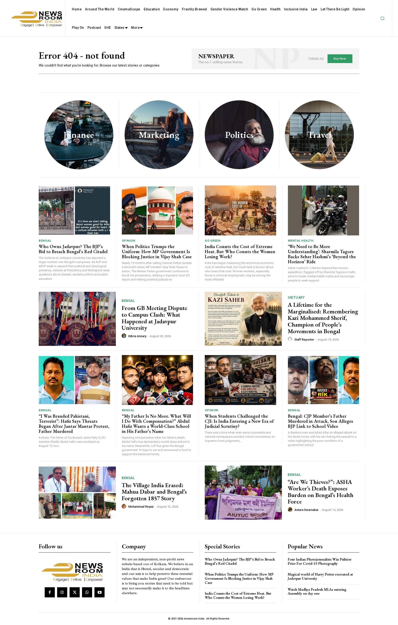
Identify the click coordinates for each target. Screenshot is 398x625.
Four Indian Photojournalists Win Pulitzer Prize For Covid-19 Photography (319, 561)
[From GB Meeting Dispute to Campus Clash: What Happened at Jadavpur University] (77, 319)
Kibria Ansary (137, 336)
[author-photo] (125, 336)
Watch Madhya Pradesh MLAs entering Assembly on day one (317, 591)
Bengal (45, 240)
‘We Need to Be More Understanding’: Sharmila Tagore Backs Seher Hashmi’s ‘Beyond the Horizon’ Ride (322, 254)
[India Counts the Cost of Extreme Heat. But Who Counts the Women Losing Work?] (240, 210)
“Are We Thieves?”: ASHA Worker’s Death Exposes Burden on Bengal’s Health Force (320, 492)
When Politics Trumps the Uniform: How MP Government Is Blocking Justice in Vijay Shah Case (157, 251)
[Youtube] (99, 592)
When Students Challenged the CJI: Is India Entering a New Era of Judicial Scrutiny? (239, 421)
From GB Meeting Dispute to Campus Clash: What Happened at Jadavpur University (154, 318)
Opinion (128, 240)
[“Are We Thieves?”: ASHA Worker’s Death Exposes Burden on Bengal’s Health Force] (243, 493)
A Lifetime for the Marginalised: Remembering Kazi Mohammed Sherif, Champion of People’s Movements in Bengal (323, 318)
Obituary (296, 297)
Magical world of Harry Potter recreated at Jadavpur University (320, 576)
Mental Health (301, 240)
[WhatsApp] (87, 592)
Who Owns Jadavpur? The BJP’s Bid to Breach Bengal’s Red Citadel (73, 249)
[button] (382, 18)
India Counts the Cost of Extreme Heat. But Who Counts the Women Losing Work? (240, 251)
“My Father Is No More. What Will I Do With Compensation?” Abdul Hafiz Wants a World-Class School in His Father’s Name (156, 423)
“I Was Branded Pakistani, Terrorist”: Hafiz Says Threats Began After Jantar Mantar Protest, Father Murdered (74, 423)
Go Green (212, 240)
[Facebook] (50, 592)
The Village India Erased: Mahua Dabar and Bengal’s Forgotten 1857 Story (154, 491)
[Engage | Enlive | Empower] (74, 571)
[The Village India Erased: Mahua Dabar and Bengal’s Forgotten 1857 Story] (77, 493)
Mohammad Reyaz (141, 506)
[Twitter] (75, 592)
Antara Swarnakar (306, 510)
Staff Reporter (304, 339)
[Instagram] (62, 592)
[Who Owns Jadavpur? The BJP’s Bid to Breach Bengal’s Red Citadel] (74, 210)
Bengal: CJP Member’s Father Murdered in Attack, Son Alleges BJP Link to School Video (320, 421)
